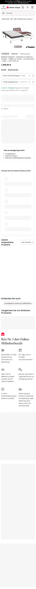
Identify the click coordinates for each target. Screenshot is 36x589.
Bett (11, 19)
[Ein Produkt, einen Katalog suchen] (3, 13)
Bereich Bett (5, 19)
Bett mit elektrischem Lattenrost (23, 19)
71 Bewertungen (25, 54)
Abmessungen (13, 70)
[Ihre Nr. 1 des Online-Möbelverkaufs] (13, 7)
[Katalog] (3, 6)
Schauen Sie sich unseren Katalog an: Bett (16, 171)
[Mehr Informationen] (27, 90)
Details (3, 70)
